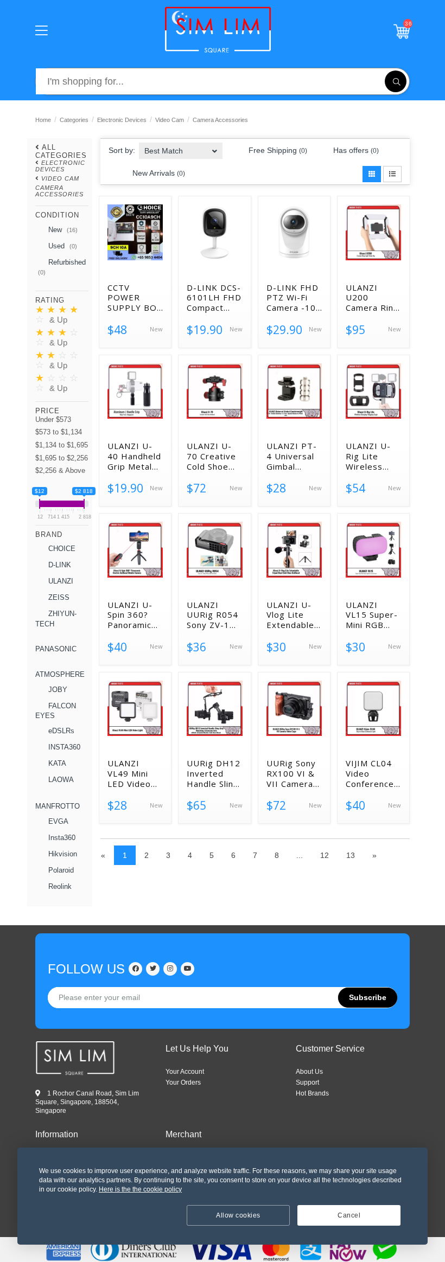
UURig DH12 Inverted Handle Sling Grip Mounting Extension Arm (213, 773)
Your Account (185, 1071)
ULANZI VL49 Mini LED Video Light (129, 773)
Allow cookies (238, 1215)
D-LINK (58, 565)
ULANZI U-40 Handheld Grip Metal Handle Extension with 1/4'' (134, 456)
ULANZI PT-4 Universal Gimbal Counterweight (294, 456)
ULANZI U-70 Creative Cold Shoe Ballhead (211, 456)
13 (350, 855)
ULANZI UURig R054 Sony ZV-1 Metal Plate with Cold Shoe (212, 615)
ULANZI (59, 581)
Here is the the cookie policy (140, 1189)
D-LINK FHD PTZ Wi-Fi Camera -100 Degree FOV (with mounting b (293, 298)
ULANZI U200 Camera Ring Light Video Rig (372, 298)
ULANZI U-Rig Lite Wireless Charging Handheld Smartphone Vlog (371, 456)
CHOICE (60, 548)
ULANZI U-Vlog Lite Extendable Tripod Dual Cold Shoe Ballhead (291, 615)
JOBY (56, 690)
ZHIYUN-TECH (56, 619)
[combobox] (181, 147)
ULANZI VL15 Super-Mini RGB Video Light (372, 615)
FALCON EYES (55, 711)
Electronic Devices (122, 120)
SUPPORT (307, 1082)
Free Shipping (276, 150)
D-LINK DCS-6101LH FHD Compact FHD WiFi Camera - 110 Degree (214, 298)
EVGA (57, 821)
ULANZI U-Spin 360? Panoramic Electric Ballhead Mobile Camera (129, 615)
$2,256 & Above (60, 470)
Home (43, 120)
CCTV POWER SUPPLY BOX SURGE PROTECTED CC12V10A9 (134, 298)
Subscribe (367, 997)
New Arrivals (157, 173)
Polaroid (60, 870)
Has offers (355, 150)
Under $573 (53, 419)
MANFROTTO (57, 806)
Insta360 (60, 838)
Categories (74, 120)
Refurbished (62, 267)
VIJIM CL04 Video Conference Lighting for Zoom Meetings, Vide (370, 773)
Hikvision (61, 854)
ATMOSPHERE (60, 674)
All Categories (61, 151)
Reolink (59, 886)
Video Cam (169, 120)
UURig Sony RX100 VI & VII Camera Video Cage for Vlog (291, 773)
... (299, 855)
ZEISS (57, 597)
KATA (56, 763)
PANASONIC (56, 649)
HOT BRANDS (312, 1093)
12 (324, 855)
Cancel (349, 1215)
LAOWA (60, 780)
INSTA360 (63, 747)
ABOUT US (309, 1071)
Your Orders (183, 1082)
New (62, 230)
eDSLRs (60, 731)
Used (61, 246)
